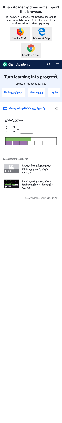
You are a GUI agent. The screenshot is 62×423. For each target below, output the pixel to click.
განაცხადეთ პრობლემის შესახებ (42, 198)
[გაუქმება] (56, 2)
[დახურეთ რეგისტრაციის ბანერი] (56, 75)
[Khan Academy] (15, 64)
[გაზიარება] (56, 108)
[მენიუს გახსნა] (57, 64)
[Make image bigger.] (31, 141)
